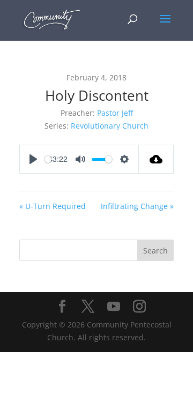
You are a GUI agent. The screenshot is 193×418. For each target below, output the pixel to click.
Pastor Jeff (115, 113)
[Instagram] (139, 307)
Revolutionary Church (110, 126)
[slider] (47, 159)
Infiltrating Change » (137, 206)
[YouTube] (113, 307)
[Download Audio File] (156, 159)
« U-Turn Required (52, 206)
